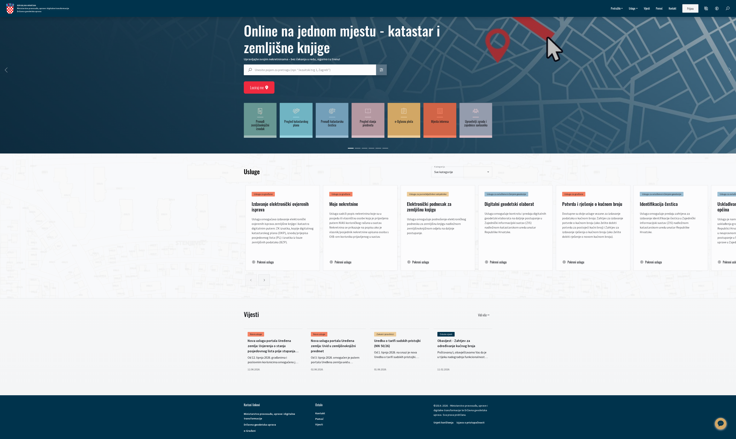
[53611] (378, 148)
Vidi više (482, 315)
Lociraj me (257, 87)
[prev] (6, 70)
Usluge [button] (632, 8)
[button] (706, 8)
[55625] (385, 148)
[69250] (351, 148)
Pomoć (659, 8)
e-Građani (250, 430)
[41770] (358, 148)
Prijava (690, 9)
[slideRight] (264, 280)
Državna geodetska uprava (260, 424)
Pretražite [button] (616, 8)
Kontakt (672, 8)
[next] (730, 70)
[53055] (371, 148)
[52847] (364, 148)
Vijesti (647, 8)
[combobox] (313, 69)
